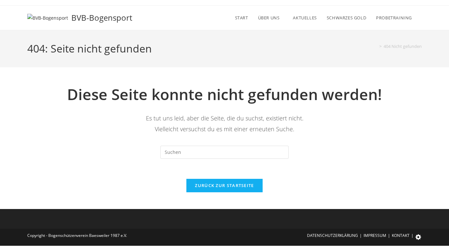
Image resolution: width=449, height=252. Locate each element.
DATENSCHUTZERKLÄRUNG (332, 235)
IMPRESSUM (375, 235)
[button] (418, 235)
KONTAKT (401, 235)
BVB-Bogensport (101, 17)
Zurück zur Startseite (224, 185)
